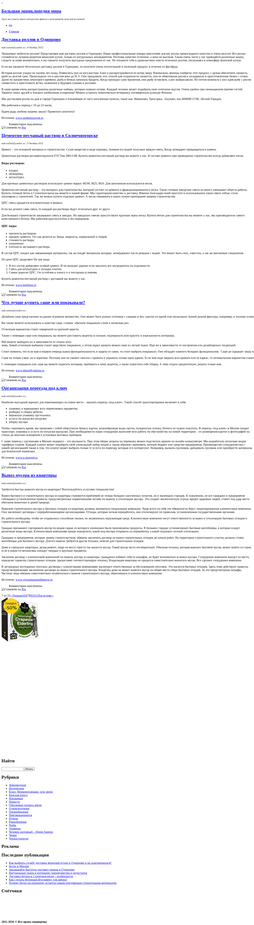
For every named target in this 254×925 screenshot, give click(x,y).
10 (33, 595)
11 (36, 595)
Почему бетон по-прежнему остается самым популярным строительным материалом (62, 883)
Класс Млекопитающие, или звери (31, 791)
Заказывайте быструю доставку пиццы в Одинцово (42, 869)
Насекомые (16, 798)
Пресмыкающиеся (20, 815)
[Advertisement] (127, 698)
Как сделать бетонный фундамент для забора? (38, 879)
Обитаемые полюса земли (25, 805)
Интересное (16, 788)
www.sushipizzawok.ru (29, 117)
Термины (15, 828)
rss (10, 25)
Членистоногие (18, 838)
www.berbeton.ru (26, 285)
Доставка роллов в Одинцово (31, 39)
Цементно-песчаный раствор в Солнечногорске (49, 135)
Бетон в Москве (19, 866)
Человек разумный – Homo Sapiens (31, 831)
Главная (14, 31)
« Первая (16, 595)
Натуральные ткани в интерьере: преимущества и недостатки (48, 872)
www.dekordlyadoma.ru (30, 370)
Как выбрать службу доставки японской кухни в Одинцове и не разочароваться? (60, 862)
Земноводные (17, 785)
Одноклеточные (19, 808)
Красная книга (18, 795)
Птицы (13, 818)
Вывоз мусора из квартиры (29, 475)
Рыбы (12, 825)
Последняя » (46, 595)
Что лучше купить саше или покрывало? (43, 302)
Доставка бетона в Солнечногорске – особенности (41, 876)
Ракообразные (18, 821)
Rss (24, 127)
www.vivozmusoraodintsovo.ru (34, 579)
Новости (14, 801)
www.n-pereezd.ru (27, 457)
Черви (13, 835)
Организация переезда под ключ (34, 388)
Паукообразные (18, 811)
